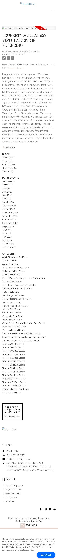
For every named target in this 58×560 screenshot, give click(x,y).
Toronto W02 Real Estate (14, 378)
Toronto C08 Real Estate (13, 350)
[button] (41, 509)
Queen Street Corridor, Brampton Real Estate (23, 323)
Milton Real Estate (10, 291)
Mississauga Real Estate (13, 295)
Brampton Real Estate (12, 274)
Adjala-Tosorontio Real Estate (15, 257)
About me (10, 501)
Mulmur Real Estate (11, 302)
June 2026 (7, 191)
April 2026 (7, 198)
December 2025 (10, 212)
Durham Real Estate (11, 281)
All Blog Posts (8, 157)
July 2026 (6, 188)
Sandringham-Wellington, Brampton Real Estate (24, 337)
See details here (16, 68)
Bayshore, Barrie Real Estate (15, 267)
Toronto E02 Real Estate (13, 364)
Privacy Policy (44, 518)
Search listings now (14, 485)
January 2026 (8, 209)
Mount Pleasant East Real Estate (17, 298)
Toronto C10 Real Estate (13, 354)
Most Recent (8, 181)
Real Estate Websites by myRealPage (29, 521)
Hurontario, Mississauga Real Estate (18, 285)
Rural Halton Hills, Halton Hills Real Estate (21, 333)
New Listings (8, 161)
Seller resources (13, 493)
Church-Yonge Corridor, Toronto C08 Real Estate (24, 278)
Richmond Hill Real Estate (14, 326)
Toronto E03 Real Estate (13, 368)
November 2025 (10, 216)
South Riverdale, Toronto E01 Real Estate (21, 340)
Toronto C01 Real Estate (13, 344)
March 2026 (8, 202)
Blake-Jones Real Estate (13, 271)
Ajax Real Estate (9, 260)
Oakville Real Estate (11, 312)
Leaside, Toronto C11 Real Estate (17, 288)
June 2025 (7, 233)
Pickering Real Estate (18, 54)
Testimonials (11, 497)
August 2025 (8, 226)
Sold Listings (7, 171)
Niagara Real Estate (11, 309)
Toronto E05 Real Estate (13, 371)
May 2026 (7, 195)
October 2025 (9, 219)
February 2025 (9, 247)
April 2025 (7, 240)
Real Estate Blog (9, 168)
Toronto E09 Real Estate (13, 375)
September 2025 (10, 223)
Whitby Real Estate (11, 392)
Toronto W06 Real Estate (14, 385)
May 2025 (7, 236)
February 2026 (9, 205)
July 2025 (6, 229)
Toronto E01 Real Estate (13, 361)
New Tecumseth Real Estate (15, 305)
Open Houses (8, 164)
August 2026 (8, 184)
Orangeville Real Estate (13, 316)
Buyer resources (13, 489)
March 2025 (8, 243)
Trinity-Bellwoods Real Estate (15, 389)
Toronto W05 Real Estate (14, 382)
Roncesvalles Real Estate (13, 330)
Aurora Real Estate (11, 264)
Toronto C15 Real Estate (13, 357)
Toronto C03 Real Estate (13, 347)
